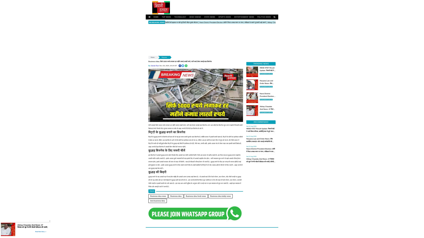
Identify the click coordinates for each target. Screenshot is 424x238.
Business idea (176, 196)
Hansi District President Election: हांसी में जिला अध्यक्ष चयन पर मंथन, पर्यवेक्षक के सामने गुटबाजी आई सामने (260, 151)
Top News (166, 17)
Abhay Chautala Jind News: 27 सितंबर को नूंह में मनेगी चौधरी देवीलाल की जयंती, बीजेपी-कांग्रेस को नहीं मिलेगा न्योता (260, 161)
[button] (149, 17)
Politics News (264, 17)
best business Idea (157, 201)
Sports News (224, 17)
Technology (180, 17)
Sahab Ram (155, 66)
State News (209, 17)
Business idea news (158, 196)
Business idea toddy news (220, 196)
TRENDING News (261, 64)
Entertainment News (244, 17)
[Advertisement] (212, 40)
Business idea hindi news (196, 196)
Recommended (261, 122)
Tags (151, 191)
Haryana (164, 57)
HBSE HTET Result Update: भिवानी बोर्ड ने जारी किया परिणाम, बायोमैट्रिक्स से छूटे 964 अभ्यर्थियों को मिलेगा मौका (260, 131)
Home (156, 17)
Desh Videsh (195, 17)
